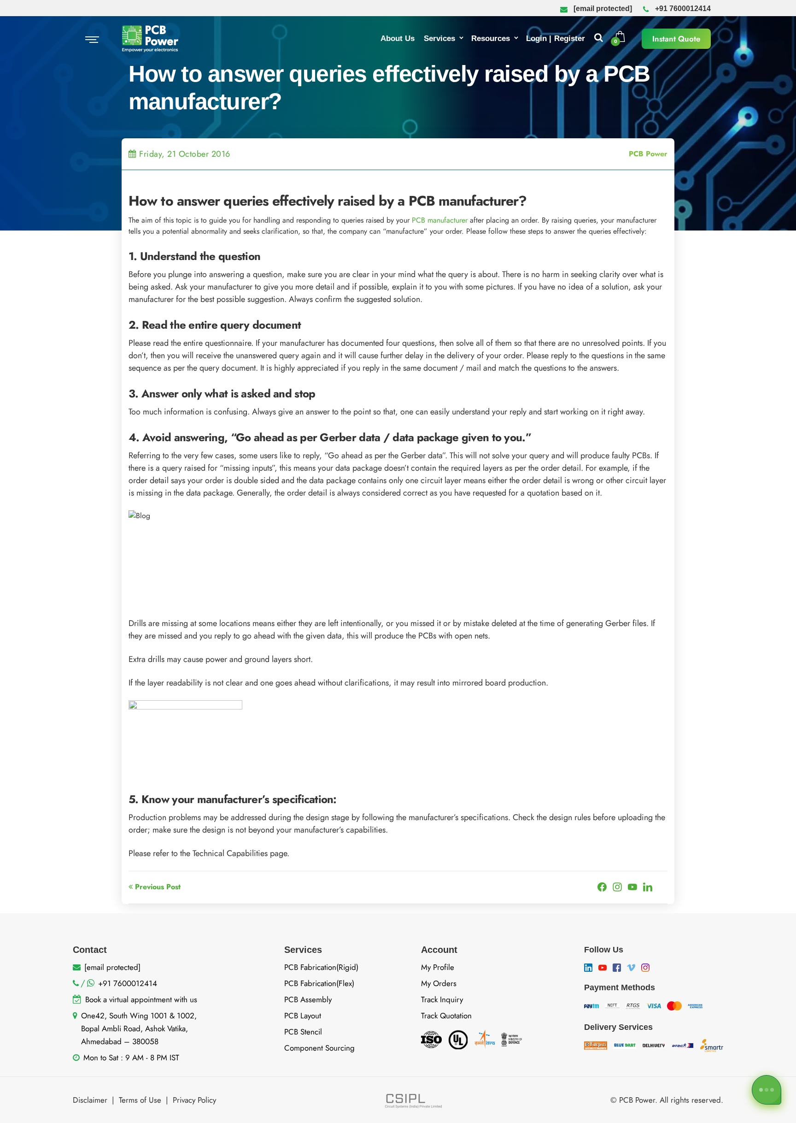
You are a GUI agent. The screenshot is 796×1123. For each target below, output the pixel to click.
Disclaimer (90, 1099)
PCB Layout (302, 1015)
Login (536, 38)
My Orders (439, 983)
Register (569, 38)
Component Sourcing (319, 1047)
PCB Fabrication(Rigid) (321, 967)
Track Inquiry (442, 999)
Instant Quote (676, 38)
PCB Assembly (308, 999)
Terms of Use (140, 1099)
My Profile (437, 967)
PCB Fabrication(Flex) (319, 983)
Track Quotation (446, 1015)
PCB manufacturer (440, 220)
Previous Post (157, 886)
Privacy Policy (194, 1099)
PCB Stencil (303, 1031)
